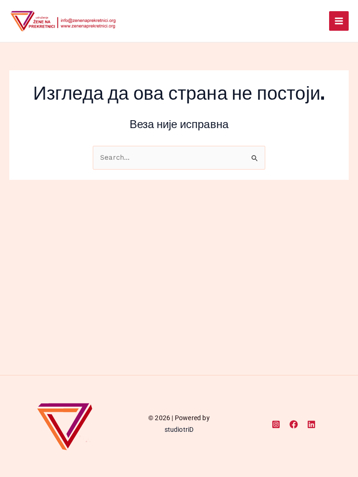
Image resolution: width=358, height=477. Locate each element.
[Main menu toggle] (339, 21)
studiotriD (179, 429)
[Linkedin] (311, 424)
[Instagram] (276, 424)
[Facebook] (293, 424)
